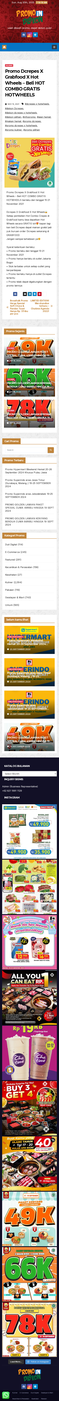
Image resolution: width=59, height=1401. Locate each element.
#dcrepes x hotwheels (37, 103)
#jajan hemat (44, 117)
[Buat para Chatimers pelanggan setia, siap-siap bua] (29, 1053)
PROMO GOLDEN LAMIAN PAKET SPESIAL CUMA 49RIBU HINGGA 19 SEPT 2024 (28, 355)
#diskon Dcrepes (14, 108)
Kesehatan (11, 574)
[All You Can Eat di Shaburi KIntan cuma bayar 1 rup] (29, 997)
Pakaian (9, 589)
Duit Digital (11, 544)
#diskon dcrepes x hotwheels (21, 112)
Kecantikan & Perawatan (18, 567)
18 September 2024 (20, 746)
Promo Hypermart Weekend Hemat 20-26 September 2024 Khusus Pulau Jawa (26, 644)
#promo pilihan (31, 129)
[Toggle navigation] (54, 47)
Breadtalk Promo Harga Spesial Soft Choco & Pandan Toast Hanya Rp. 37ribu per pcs (19, 307)
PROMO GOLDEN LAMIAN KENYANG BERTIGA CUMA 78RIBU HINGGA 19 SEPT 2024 (29, 418)
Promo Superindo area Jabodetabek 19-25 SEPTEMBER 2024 (27, 709)
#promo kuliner (13, 129)
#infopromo (29, 117)
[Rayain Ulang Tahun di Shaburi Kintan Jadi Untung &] (29, 1108)
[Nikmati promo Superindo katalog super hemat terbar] (29, 887)
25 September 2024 (20, 649)
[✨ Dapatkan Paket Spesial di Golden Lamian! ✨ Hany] (29, 1274)
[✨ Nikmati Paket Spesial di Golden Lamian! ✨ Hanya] (29, 1219)
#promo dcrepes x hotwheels (21, 125)
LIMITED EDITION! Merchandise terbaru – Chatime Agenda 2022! (40, 306)
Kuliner (9, 65)
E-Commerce (12, 552)
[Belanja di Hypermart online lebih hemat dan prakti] (29, 831)
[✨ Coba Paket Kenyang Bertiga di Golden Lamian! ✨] (29, 1329)
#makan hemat (13, 121)
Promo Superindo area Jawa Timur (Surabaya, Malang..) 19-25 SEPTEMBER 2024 (28, 483)
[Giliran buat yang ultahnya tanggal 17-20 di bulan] (29, 1163)
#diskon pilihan (13, 117)
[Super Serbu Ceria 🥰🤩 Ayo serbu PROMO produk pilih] (29, 942)
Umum (9, 605)
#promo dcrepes (32, 121)
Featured (10, 559)
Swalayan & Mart (14, 597)
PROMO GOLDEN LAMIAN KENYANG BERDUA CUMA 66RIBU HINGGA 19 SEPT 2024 (29, 387)
